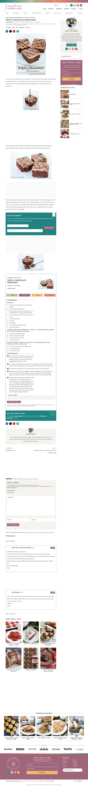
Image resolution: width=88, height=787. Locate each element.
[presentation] (64, 94)
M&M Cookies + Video (75, 114)
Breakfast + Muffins (36, 13)
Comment (11, 497)
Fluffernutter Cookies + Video (60, 738)
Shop (81, 9)
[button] (17, 28)
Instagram (10, 418)
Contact (27, 781)
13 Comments (37, 22)
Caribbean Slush (10, 449)
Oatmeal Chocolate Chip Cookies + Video (76, 124)
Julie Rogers (15, 592)
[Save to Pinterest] (14, 31)
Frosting (75, 764)
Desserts (59, 9)
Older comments (10, 541)
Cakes (7, 13)
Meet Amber (71, 45)
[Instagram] (74, 5)
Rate (37, 295)
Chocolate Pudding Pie (31, 643)
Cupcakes (80, 13)
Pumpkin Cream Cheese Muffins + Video (11, 738)
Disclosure (35, 781)
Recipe (9, 27)
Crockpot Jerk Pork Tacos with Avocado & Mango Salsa (44, 451)
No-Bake (75, 766)
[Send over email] (17, 31)
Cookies (47, 13)
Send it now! (49, 227)
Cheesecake (16, 13)
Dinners (66, 9)
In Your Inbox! (43, 1)
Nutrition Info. (13, 402)
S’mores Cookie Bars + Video (75, 104)
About (23, 781)
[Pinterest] (78, 5)
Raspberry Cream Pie (75, 133)
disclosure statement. (12, 487)
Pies (64, 764)
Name (10, 519)
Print (12, 295)
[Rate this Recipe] (13, 28)
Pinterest (42, 416)
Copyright (40, 781)
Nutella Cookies (31, 670)
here (25, 24)
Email (34, 519)
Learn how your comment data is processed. (41, 532)
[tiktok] (81, 5)
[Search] (80, 56)
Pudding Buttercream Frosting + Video (76, 738)
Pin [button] (25, 295)
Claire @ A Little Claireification (21, 547)
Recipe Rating (11, 490)
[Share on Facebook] (7, 31)
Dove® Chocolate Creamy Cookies (48, 670)
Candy (64, 766)
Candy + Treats (57, 13)
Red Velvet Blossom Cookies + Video (13, 644)
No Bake (25, 13)
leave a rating (18, 416)
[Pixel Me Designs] (80, 781)
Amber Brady (10, 22)
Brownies (75, 762)
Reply (52, 548)
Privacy (44, 781)
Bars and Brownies (18, 17)
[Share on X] (10, 31)
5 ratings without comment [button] (29, 479)
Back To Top (49, 781)
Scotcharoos (73, 94)
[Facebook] (71, 5)
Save (50, 295)
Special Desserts (69, 13)
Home (44, 9)
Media (30, 781)
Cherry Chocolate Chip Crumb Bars (48, 644)
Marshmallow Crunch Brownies (13, 670)
